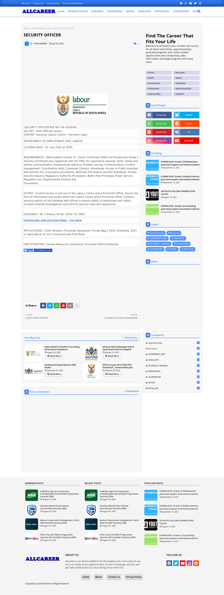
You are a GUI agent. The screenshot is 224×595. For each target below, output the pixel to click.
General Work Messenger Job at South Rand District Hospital (118, 348)
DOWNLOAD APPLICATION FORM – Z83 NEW (53, 220)
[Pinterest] (63, 305)
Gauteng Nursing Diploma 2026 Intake (60, 366)
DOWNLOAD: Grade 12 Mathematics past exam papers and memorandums (180, 163)
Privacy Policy (53, 3)
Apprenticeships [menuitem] (183, 88)
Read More (55, 355)
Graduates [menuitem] (181, 83)
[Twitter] (50, 305)
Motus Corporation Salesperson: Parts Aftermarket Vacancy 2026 (59, 521)
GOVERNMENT (115, 11)
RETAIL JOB (189, 249)
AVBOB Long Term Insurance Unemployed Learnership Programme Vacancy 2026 (59, 494)
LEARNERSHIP (156, 249)
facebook (161, 115)
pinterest (161, 132)
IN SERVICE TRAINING (160, 243)
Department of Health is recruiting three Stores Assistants (62, 348)
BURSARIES (97, 11)
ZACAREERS (138, 590)
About (98, 576)
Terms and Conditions (73, 3)
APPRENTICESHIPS (78, 11)
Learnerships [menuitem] (154, 93)
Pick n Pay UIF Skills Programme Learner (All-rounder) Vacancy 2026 (58, 536)
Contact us (39, 3)
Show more (130, 337)
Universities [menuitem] (153, 88)
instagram (161, 140)
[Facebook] (43, 305)
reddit (188, 123)
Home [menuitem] (151, 72)
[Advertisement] (82, 71)
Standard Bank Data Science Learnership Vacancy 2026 (54, 507)
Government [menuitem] (154, 83)
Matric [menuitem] (179, 77)
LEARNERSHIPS (181, 11)
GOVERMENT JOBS (42, 28)
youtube (188, 140)
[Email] (70, 305)
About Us (26, 3)
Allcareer (47, 583)
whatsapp (161, 123)
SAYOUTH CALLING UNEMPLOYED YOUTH (178, 193)
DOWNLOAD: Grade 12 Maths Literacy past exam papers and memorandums (180, 178)
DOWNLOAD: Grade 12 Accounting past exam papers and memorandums (180, 207)
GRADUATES (144, 11)
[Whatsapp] (57, 305)
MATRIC (130, 11)
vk (189, 132)
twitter (189, 115)
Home (61, 11)
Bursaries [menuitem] (180, 72)
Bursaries (175, 233)
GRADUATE (179, 238)
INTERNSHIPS (161, 11)
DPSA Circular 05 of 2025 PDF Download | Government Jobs (117, 366)
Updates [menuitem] (180, 93)
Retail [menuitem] (150, 77)
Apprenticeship (157, 233)
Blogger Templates (102, 590)
